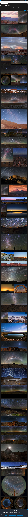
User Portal (23, 0)
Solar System (8, 8)
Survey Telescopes (19, 8)
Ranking (25, 10)
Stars (15, 8)
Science (21, 0)
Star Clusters (12, 8)
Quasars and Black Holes (3, 8)
